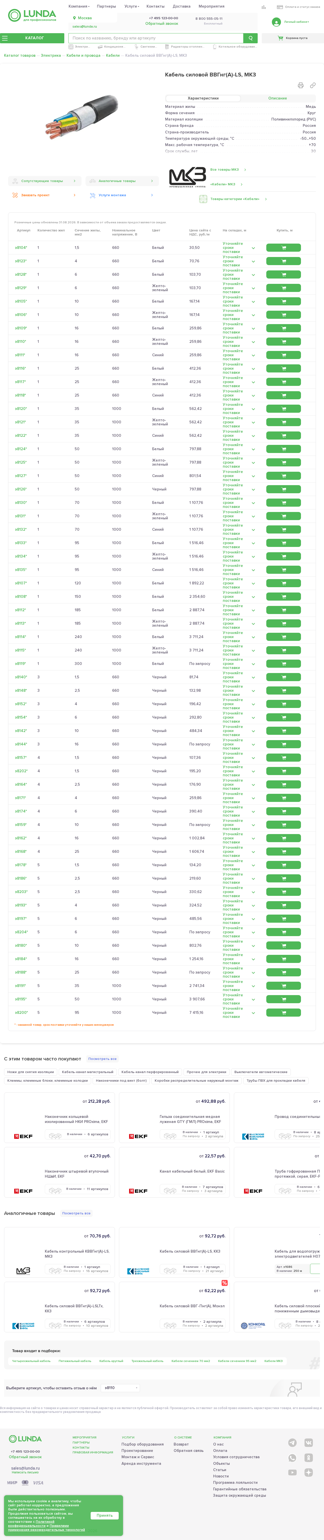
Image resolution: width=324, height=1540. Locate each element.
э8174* (21, 811)
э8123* (21, 261)
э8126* (21, 489)
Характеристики (203, 98)
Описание (277, 98)
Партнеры (106, 6)
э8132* (21, 529)
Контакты (156, 6)
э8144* (21, 744)
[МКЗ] (187, 177)
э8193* (21, 905)
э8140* (21, 677)
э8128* (21, 274)
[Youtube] (292, 1472)
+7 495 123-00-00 (163, 18)
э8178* (21, 865)
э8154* (21, 717)
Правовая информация (93, 1452)
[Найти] (251, 38)
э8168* (21, 852)
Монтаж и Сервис (138, 1457)
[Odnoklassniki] (308, 1457)
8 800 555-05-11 (208, 19)
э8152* (21, 704)
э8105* (21, 301)
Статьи (219, 1470)
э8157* (21, 758)
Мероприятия (212, 6)
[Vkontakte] (308, 1442)
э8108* (21, 597)
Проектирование (137, 1450)
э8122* (21, 435)
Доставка (182, 6)
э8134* (21, 556)
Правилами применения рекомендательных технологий (46, 1528)
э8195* (21, 999)
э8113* (20, 623)
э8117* (20, 382)
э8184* (21, 959)
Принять (105, 1515)
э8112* (20, 610)
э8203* (21, 892)
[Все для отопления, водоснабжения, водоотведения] (32, 15)
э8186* (21, 878)
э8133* (21, 543)
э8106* (21, 315)
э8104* (21, 248)
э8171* (20, 798)
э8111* (20, 355)
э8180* (21, 945)
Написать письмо (25, 1472)
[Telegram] (292, 1442)
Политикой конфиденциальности (31, 1523)
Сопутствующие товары (42, 181)
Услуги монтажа (112, 195)
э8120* (21, 409)
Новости (221, 1476)
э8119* (20, 664)
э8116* (20, 368)
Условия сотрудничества (236, 1457)
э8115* (20, 650)
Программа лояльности (235, 1482)
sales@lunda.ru (84, 27)
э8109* (21, 328)
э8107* (21, 583)
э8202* (21, 771)
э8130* (21, 503)
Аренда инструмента (141, 1463)
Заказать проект (35, 195)
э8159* (21, 825)
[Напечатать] (301, 85)
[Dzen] (308, 1472)
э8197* (21, 919)
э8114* (20, 637)
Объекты (221, 1463)
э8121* (20, 422)
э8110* (20, 342)
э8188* (21, 972)
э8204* (21, 932)
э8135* (21, 570)
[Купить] (283, 248)
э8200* (21, 1013)
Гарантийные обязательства (240, 1489)
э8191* (20, 986)
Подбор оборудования (143, 1444)
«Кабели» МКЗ (222, 184)
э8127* (21, 476)
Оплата (220, 1450)
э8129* (21, 288)
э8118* (20, 395)
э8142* (21, 731)
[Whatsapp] (292, 1457)
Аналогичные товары (117, 181)
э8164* (21, 784)
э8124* (21, 449)
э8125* (21, 462)
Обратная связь (189, 1450)
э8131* (20, 516)
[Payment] (25, 1483)
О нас (218, 1444)
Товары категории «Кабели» (234, 199)
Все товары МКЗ (224, 169)
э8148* (21, 690)
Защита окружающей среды (239, 1495)
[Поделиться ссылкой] (313, 85)
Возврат (181, 1444)
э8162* (21, 838)
